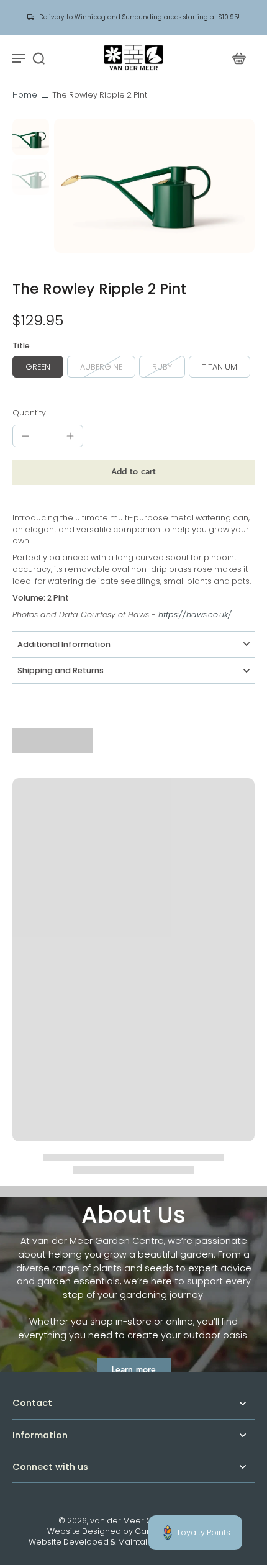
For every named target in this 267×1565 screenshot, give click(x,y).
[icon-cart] (238, 57)
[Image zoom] (154, 185)
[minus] (25, 436)
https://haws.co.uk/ (195, 614)
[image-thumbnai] (30, 137)
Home (24, 94)
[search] (38, 57)
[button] (133, 472)
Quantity (29, 412)
